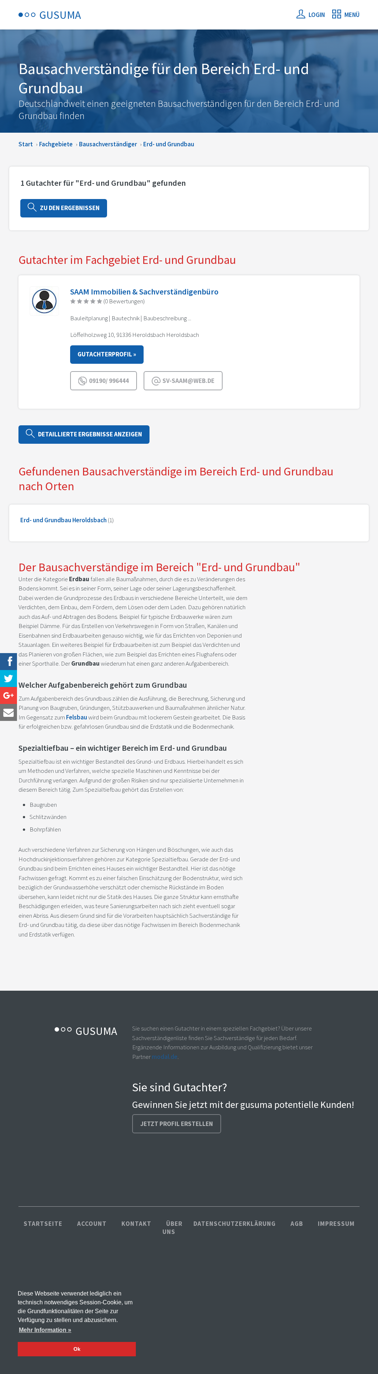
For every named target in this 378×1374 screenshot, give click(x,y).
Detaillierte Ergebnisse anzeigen (88, 434)
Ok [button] (76, 1349)
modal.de (165, 1057)
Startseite (43, 1224)
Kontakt (136, 1224)
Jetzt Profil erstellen (176, 1124)
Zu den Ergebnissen (68, 208)
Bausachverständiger (108, 144)
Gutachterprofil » (107, 354)
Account (92, 1224)
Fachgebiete (56, 144)
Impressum (336, 1224)
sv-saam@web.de (187, 381)
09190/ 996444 (108, 381)
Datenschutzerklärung (234, 1224)
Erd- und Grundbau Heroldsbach (63, 520)
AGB (297, 1224)
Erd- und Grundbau (168, 144)
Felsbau (76, 717)
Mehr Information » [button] (45, 1330)
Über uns (172, 1228)
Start (25, 144)
